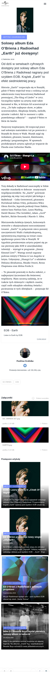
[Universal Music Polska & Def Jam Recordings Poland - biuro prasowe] (5, 6)
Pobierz (44, 423)
